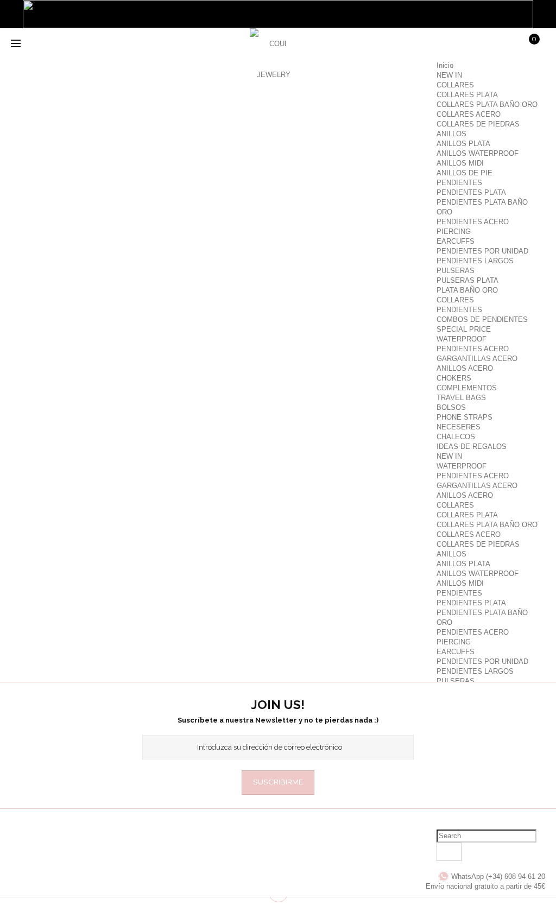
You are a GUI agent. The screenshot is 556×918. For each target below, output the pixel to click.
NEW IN (449, 75)
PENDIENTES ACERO (473, 222)
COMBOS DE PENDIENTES (482, 319)
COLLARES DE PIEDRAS (478, 124)
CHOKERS (454, 378)
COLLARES (455, 85)
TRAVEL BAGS (461, 398)
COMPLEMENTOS (467, 388)
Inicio (445, 65)
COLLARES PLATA (467, 95)
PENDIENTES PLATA (471, 192)
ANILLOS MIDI (460, 163)
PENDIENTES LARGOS (475, 261)
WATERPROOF (461, 339)
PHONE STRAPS (464, 417)
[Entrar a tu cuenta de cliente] (448, 44)
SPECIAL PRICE (464, 329)
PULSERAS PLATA (467, 280)
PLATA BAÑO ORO (467, 290)
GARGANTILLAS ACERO (477, 358)
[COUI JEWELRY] (274, 52)
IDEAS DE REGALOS (472, 446)
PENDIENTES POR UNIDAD (482, 251)
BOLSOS (451, 407)
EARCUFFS (456, 241)
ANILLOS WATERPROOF (478, 153)
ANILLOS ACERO (465, 368)
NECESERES (459, 427)
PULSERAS (456, 271)
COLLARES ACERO (469, 114)
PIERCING (454, 231)
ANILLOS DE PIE (464, 173)
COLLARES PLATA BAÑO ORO (487, 104)
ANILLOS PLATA (463, 144)
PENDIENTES (459, 183)
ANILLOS (451, 134)
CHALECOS (456, 437)
